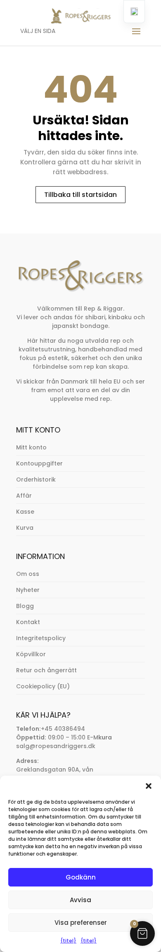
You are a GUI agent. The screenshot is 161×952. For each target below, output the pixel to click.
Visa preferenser (80, 922)
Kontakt (28, 622)
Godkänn (81, 877)
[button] (148, 786)
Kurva (24, 528)
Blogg (25, 606)
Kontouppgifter (39, 463)
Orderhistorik (36, 479)
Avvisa (80, 900)
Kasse (25, 512)
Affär (24, 495)
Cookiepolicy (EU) (43, 686)
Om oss (27, 574)
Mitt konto (31, 447)
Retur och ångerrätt (46, 670)
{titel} (68, 940)
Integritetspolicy (41, 638)
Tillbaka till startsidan (80, 194)
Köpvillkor (31, 654)
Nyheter (28, 590)
